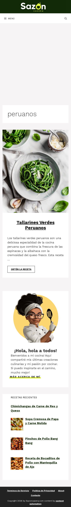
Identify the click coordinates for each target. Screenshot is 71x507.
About (61, 491)
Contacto (35, 495)
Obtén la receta (21, 269)
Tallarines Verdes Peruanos (35, 225)
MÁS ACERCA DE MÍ (25, 376)
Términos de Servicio (18, 491)
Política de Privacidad (43, 491)
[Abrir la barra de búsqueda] (65, 18)
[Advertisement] (35, 61)
